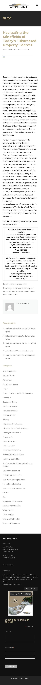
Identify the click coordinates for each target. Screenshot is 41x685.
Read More (31, 589)
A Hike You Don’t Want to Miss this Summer (19, 351)
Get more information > (21, 252)
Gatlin (14, 49)
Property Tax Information (12, 475)
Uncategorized (8, 514)
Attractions (7, 380)
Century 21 (7, 397)
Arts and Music (8, 375)
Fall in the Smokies (10, 406)
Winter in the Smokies (11, 519)
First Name (8, 631)
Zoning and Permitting (11, 523)
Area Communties (9, 371)
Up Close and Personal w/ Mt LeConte (21, 258)
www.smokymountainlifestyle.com (16, 204)
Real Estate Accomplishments (14, 479)
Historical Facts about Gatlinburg (15, 428)
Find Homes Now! (8, 565)
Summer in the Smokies (11, 506)
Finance (6, 419)
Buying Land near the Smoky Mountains (18, 393)
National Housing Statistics (13, 454)
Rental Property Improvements (14, 488)
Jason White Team (9, 441)
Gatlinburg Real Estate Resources (14, 288)
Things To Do (8, 510)
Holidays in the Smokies (12, 432)
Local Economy (9, 446)
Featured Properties (10, 411)
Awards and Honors (10, 384)
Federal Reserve (9, 415)
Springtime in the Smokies (12, 501)
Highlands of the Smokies (13, 424)
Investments (7, 437)
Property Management (11, 471)
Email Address (9, 647)
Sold (4, 497)
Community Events (10, 402)
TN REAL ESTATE (13, 294)
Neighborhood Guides (11, 459)
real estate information (16, 284)
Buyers (7, 284)
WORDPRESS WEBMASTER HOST (20, 679)
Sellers (25, 284)
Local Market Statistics (12, 450)
